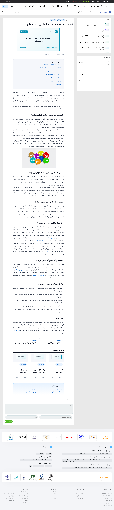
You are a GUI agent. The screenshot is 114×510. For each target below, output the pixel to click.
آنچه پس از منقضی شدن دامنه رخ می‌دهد (44, 238)
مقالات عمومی (106, 20)
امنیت (80, 68)
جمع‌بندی (58, 84)
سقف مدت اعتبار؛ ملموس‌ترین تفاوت (52, 71)
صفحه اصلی (92, 12)
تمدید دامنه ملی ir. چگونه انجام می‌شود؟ (51, 64)
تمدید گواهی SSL (21, 270)
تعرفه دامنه (46, 252)
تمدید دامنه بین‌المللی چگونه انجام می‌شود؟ (50, 68)
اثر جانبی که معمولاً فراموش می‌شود (52, 78)
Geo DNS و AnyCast (56, 392)
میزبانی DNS (34, 389)
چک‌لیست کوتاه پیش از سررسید (53, 81)
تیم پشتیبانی (16, 330)
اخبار (86, 12)
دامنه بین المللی (82, 74)
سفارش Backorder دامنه (40, 241)
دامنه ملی (81, 80)
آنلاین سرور (81, 62)
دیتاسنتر (80, 86)
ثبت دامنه (59, 389)
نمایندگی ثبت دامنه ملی (31, 392)
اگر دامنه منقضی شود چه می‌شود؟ (53, 74)
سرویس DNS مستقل (38, 275)
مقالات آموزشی (79, 12)
